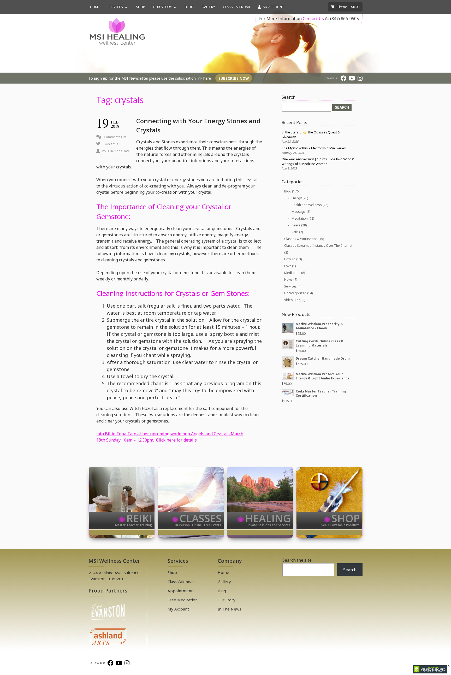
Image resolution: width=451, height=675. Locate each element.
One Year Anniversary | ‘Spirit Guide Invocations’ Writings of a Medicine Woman (318, 161)
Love (287, 266)
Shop (140, 6)
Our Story (162, 6)
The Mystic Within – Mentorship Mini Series (314, 148)
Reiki (295, 232)
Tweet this (110, 144)
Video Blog (292, 300)
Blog (189, 6)
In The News (229, 609)
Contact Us (313, 18)
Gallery (208, 6)
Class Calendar (236, 6)
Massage (299, 211)
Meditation (300, 218)
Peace (296, 225)
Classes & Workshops (301, 239)
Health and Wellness (307, 205)
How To (289, 259)
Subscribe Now (233, 78)
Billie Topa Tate (118, 151)
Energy (297, 198)
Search (350, 570)
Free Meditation (183, 599)
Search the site (297, 560)
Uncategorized (295, 293)
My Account (273, 6)
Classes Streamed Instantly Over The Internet (318, 245)
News (288, 279)
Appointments (181, 590)
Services (115, 6)
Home (95, 6)
